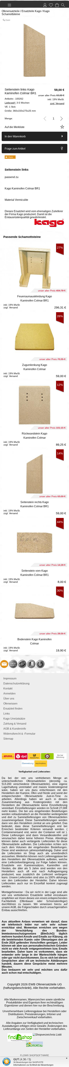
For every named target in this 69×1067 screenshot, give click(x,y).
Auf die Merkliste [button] (14, 127)
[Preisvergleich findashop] (20, 1034)
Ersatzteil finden (12, 708)
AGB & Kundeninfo (14, 728)
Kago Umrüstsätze (14, 718)
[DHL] (8, 756)
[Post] (34, 756)
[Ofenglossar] (31, 664)
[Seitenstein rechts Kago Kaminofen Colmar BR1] (34, 507)
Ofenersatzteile (11, 11)
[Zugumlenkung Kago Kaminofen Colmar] (34, 370)
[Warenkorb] (57, 5)
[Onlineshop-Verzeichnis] (47, 1034)
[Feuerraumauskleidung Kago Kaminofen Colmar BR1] (34, 301)
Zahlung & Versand (14, 723)
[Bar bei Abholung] (60, 756)
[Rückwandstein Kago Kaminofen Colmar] (34, 438)
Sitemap (8, 738)
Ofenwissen (10, 703)
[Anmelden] (45, 5)
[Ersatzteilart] (13, 664)
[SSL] (47, 756)
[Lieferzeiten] (22, 664)
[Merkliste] (51, 5)
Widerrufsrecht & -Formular (19, 733)
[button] (9, 5)
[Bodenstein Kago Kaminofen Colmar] (34, 644)
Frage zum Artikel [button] (15, 148)
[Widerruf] (40, 664)
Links (6, 713)
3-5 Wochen (17, 102)
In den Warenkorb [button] (15, 136)
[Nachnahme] (40, 763)
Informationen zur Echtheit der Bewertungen (33, 1065)
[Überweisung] (27, 763)
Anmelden (9, 693)
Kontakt (7, 688)
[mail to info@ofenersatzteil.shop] (4, 664)
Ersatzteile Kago (31, 11)
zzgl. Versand (11, 307)
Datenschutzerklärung (16, 683)
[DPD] (21, 756)
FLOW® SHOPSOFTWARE (34, 1055)
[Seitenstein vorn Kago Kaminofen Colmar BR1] (34, 576)
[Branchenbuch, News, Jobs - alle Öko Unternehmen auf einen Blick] (34, 1043)
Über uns (8, 698)
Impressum (9, 678)
